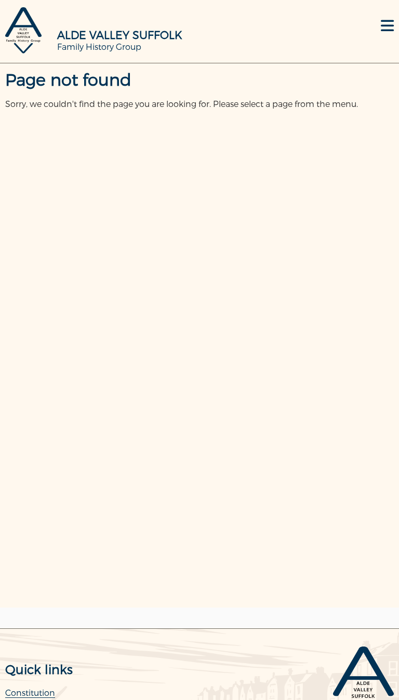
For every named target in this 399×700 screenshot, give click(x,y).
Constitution (30, 692)
